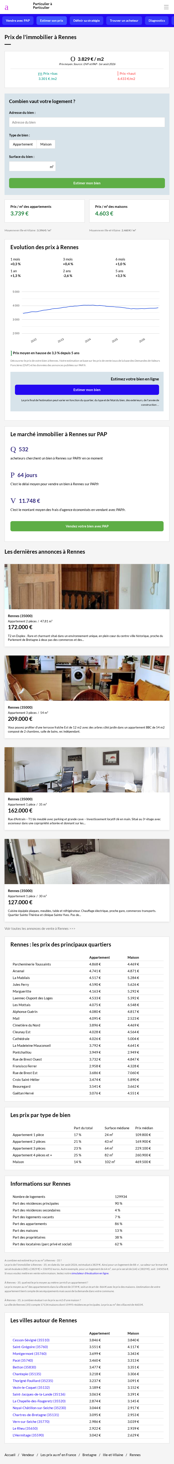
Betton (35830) (24, 1367)
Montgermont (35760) (30, 1354)
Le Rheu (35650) (25, 1428)
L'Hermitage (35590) (28, 1435)
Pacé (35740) (23, 1360)
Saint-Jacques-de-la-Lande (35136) (39, 1394)
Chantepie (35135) (27, 1374)
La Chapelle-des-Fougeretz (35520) (39, 1401)
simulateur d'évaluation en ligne (90, 1273)
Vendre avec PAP (18, 20)
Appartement (23, 144)
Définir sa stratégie (86, 20)
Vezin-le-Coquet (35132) (31, 1387)
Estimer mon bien (87, 390)
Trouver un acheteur (124, 20)
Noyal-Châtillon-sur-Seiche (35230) (39, 1408)
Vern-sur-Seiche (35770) (31, 1421)
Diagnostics (157, 20)
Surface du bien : (21, 157)
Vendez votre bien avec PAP (87, 526)
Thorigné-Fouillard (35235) (33, 1381)
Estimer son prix (51, 20)
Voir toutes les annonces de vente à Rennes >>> (40, 928)
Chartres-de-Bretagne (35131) (36, 1415)
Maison (45, 144)
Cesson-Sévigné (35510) (31, 1340)
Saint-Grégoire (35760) (30, 1347)
